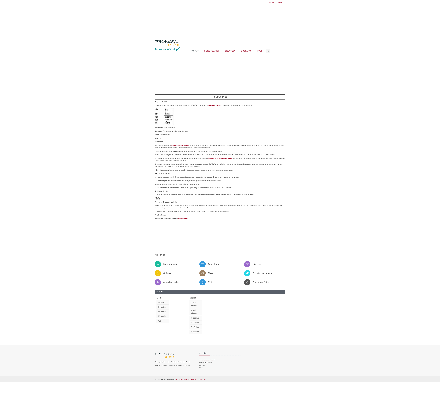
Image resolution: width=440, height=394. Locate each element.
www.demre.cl (183, 218)
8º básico (195, 331)
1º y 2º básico (194, 304)
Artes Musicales (171, 282)
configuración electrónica (180, 145)
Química (167, 273)
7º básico (195, 327)
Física (211, 273)
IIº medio (162, 307)
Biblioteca (230, 51)
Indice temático (211, 51)
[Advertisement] (220, 20)
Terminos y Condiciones (198, 379)
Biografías (246, 51)
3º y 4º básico (194, 312)
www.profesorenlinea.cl (206, 360)
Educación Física (261, 282)
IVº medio (162, 316)
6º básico (195, 322)
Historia (257, 264)
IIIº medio (162, 311)
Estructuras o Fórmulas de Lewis (220, 158)
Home (259, 51)
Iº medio (161, 302)
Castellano (213, 264)
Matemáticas (170, 264)
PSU (210, 282)
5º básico (195, 317)
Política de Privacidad (182, 379)
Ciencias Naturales (262, 273)
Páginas (195, 51)
